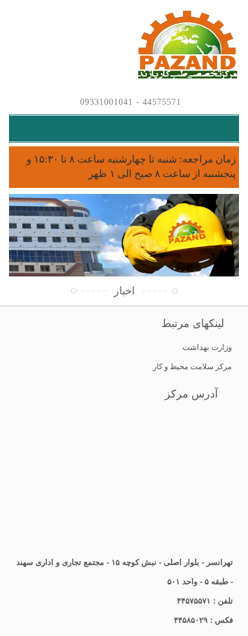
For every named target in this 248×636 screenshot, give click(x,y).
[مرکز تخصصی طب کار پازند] (124, 45)
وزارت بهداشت (207, 347)
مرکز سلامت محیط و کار (192, 366)
